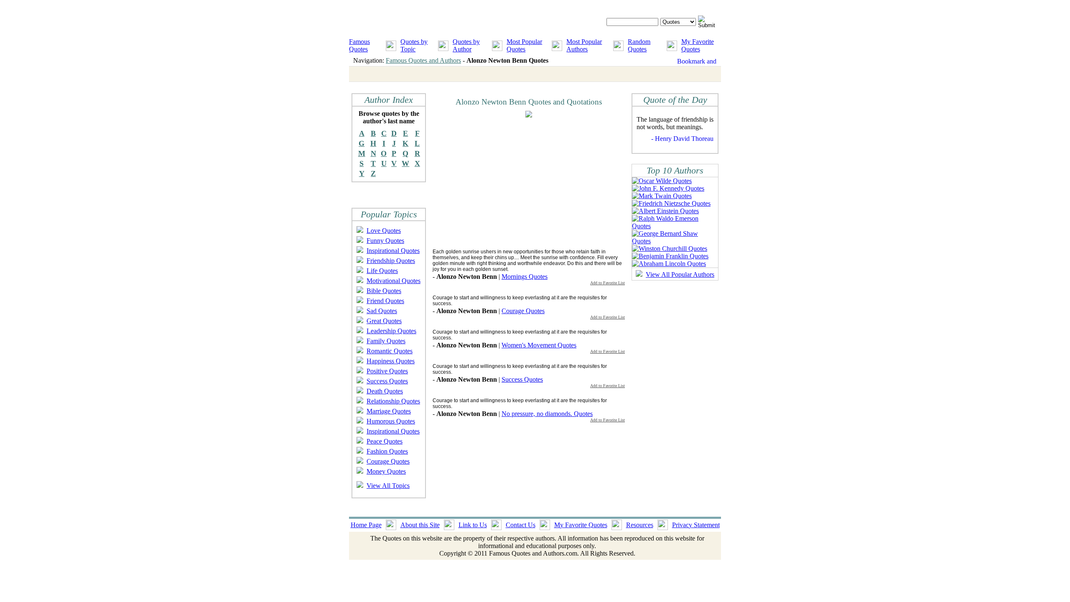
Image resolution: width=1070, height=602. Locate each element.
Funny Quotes (385, 240)
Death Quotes (385, 391)
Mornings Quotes (525, 276)
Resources (639, 524)
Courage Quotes (388, 461)
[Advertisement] (503, 182)
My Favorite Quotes (697, 45)
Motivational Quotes (393, 280)
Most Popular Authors (584, 45)
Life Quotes (382, 270)
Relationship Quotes (393, 401)
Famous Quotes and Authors (423, 60)
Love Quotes (384, 230)
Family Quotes (386, 340)
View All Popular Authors (680, 274)
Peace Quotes (385, 441)
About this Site (420, 524)
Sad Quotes (382, 310)
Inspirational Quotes (393, 250)
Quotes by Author (466, 45)
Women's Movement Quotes (539, 345)
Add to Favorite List (607, 283)
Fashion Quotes (387, 451)
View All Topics (388, 485)
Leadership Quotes (391, 330)
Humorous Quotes (391, 421)
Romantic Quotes (390, 351)
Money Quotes (386, 471)
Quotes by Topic (414, 45)
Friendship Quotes (391, 260)
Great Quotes (384, 320)
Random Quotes (639, 45)
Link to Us (473, 524)
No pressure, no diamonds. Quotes (547, 413)
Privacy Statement (696, 524)
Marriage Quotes (389, 411)
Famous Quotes (359, 45)
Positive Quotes (387, 371)
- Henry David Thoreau (682, 138)
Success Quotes (387, 381)
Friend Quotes (385, 300)
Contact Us (520, 524)
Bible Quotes (384, 290)
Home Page (366, 524)
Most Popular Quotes (524, 45)
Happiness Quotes (391, 361)
